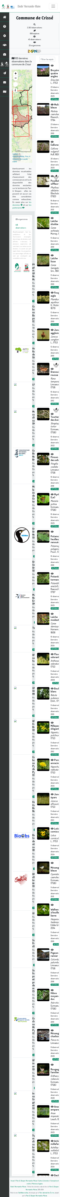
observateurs (21, 226)
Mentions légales (37, 1184)
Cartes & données (43, 1181)
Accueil (13, 1181)
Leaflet (15, 154)
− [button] (16, 78)
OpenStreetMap (18, 156)
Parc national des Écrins (46, 1193)
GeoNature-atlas (23, 1193)
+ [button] (16, 73)
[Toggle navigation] (53, 6)
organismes (22, 219)
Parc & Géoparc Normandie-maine (21, 159)
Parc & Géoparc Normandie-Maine (26, 1181)
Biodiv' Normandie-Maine (29, 6)
